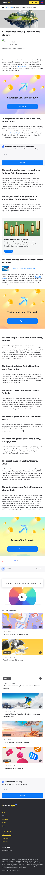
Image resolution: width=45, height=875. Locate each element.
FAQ (3, 826)
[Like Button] (3, 561)
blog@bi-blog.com (7, 850)
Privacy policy (6, 831)
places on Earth (23, 66)
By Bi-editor (13, 42)
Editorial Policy (6, 835)
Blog (3, 812)
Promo (4, 823)
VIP (5, 816)
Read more (8, 251)
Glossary (5, 842)
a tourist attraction (15, 133)
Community (5, 838)
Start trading (34, 2)
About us (5, 819)
